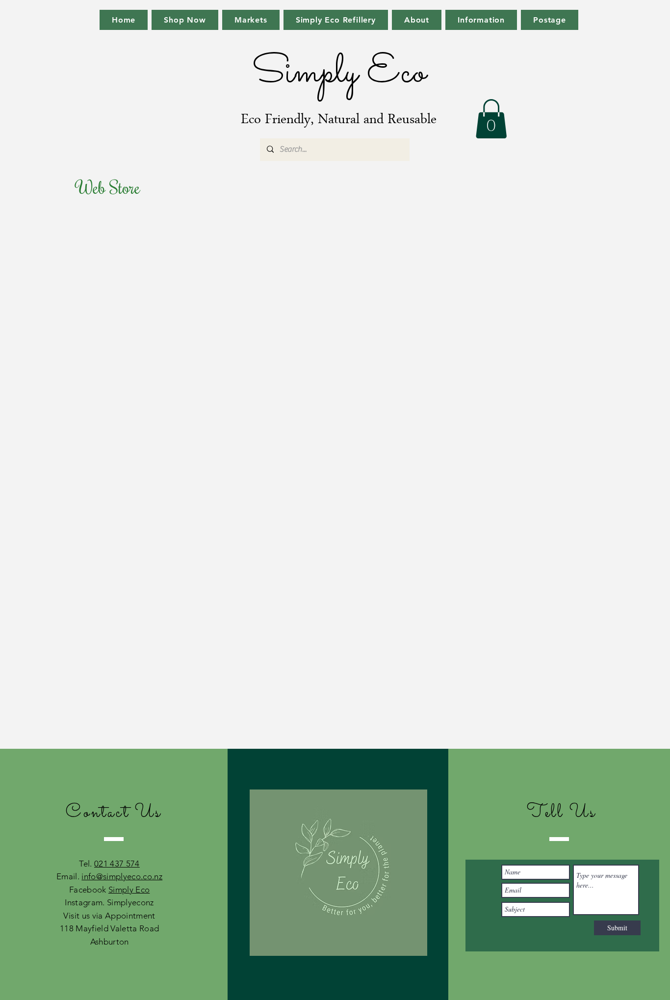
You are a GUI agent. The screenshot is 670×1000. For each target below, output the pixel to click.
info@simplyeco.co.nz (121, 876)
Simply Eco (129, 890)
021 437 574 (117, 863)
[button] (491, 118)
